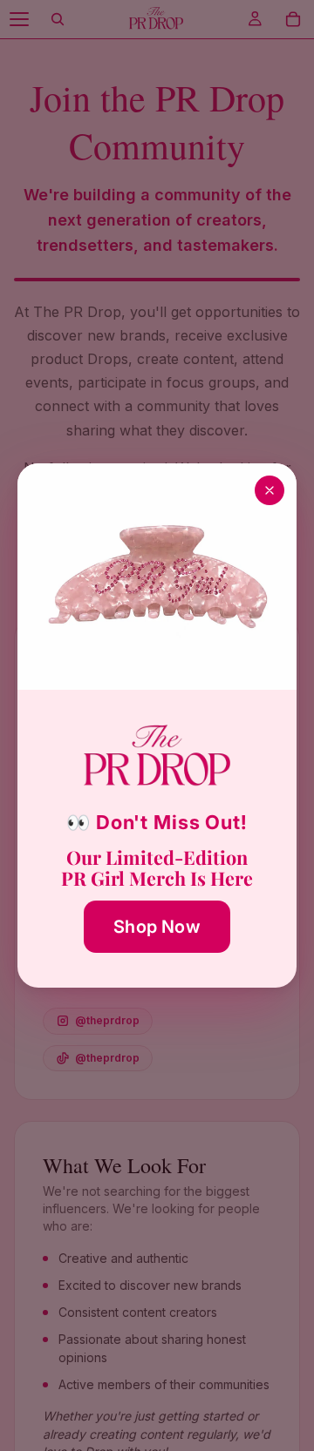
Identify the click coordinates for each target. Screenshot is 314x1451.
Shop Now (157, 926)
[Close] (269, 490)
